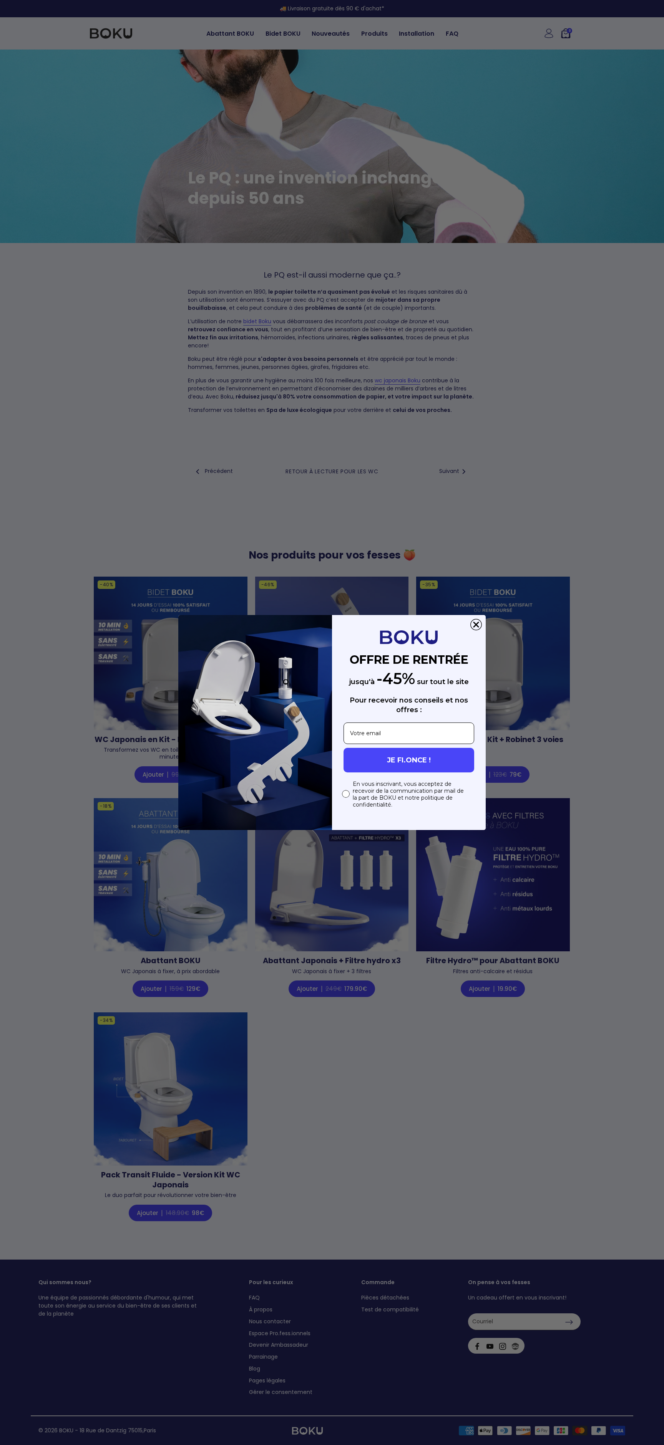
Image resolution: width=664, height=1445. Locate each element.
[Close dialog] (476, 624)
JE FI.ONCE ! (409, 760)
